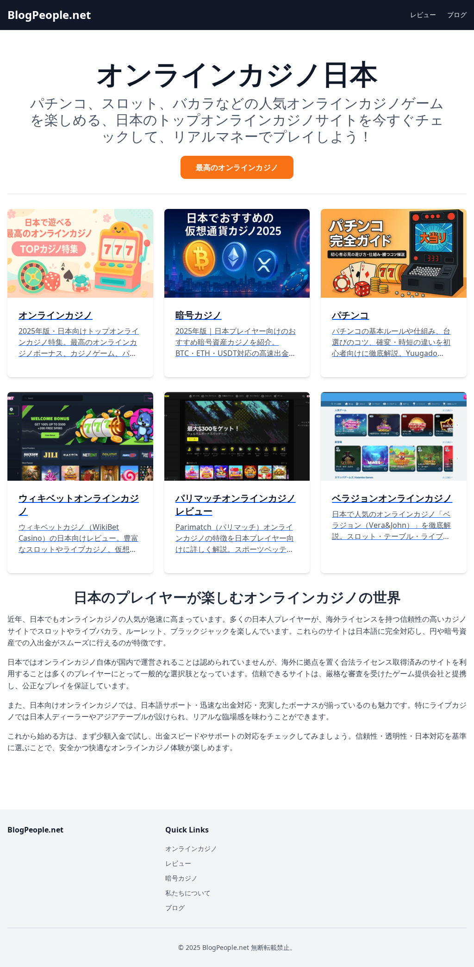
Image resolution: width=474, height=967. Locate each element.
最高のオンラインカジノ (237, 167)
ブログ (457, 14)
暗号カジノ (181, 878)
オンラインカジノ (191, 848)
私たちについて (188, 892)
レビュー (423, 14)
